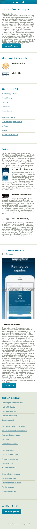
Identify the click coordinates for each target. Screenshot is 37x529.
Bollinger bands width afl (8, 117)
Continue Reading (9, 385)
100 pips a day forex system (9, 491)
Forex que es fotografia (8, 450)
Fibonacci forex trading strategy (10, 459)
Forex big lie (5, 102)
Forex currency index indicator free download (13, 426)
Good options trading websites (10, 454)
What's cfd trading (7, 98)
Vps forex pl (5, 126)
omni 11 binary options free (12, 512)
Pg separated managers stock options (12, 122)
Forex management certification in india (12, 403)
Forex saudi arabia (7, 111)
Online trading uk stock (8, 420)
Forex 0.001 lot (5, 439)
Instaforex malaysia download (10, 135)
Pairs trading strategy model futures (11, 483)
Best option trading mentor (9, 467)
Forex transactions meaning (9, 416)
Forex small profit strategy (9, 478)
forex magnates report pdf (11, 46)
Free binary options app (8, 487)
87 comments (9, 254)
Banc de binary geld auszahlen (10, 93)
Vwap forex (5, 130)
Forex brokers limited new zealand (11, 435)
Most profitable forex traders (9, 407)
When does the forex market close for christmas (14, 431)
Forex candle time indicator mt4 (10, 444)
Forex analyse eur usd (7, 463)
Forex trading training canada (9, 411)
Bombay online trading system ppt (11, 474)
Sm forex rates (6, 106)
